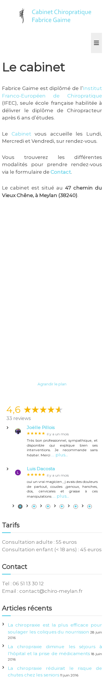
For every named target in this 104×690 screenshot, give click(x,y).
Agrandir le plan (52, 384)
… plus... (59, 454)
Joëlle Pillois (41, 427)
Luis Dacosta (41, 469)
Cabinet (21, 134)
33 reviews (18, 418)
